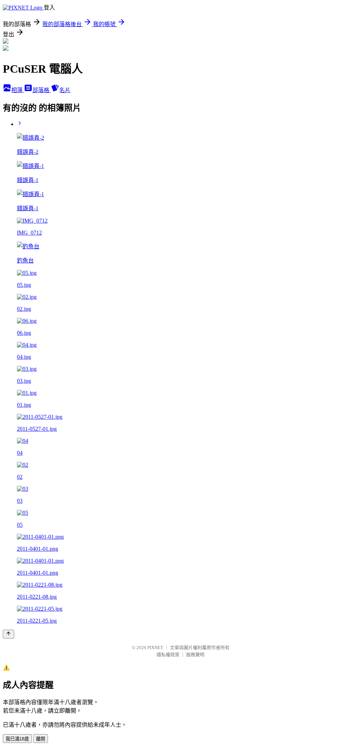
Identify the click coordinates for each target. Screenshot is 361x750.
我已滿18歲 (17, 739)
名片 (65, 90)
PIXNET (155, 647)
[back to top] (8, 634)
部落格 (41, 90)
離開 (40, 739)
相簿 (17, 90)
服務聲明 (195, 654)
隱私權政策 (168, 654)
